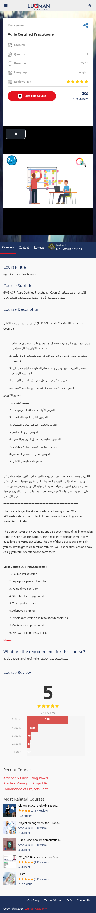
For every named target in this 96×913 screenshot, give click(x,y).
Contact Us (83, 900)
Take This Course (34, 96)
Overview (8, 247)
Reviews (39, 247)
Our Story (33, 900)
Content (24, 247)
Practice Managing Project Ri (25, 783)
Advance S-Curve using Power (25, 778)
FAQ (69, 900)
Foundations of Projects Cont (25, 789)
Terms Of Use (52, 900)
